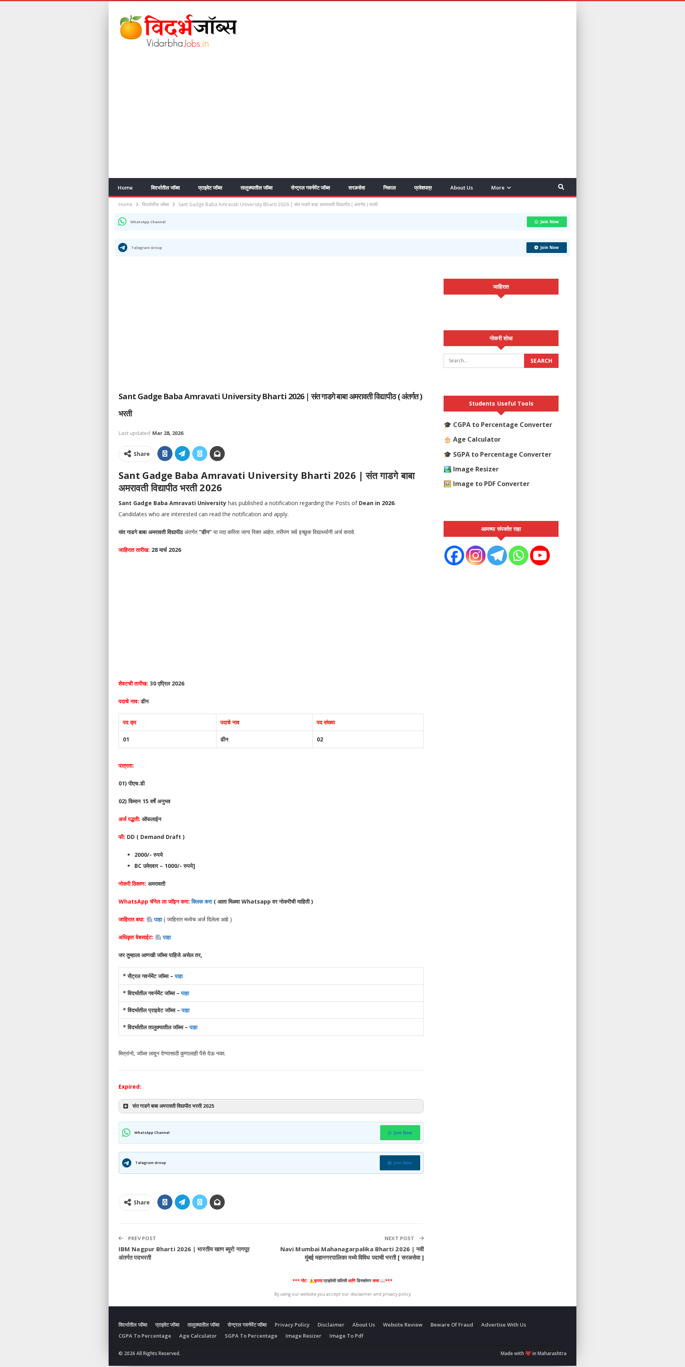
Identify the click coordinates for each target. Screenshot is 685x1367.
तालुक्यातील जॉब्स (257, 187)
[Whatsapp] (518, 555)
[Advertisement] (422, 29)
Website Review (403, 1324)
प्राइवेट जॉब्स (210, 187)
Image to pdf (346, 1335)
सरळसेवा (356, 187)
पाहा (158, 919)
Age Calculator (477, 439)
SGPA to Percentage (251, 1335)
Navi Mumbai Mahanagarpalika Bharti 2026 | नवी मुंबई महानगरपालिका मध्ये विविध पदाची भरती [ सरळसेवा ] (352, 1253)
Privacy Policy (292, 1324)
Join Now (549, 221)
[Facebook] (454, 555)
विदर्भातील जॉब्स (165, 187)
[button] (271, 1106)
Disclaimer (331, 1324)
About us (461, 187)
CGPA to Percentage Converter (502, 424)
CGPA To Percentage (145, 1335)
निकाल (389, 187)
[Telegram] (497, 555)
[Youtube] (540, 555)
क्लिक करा (202, 901)
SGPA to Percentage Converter (502, 454)
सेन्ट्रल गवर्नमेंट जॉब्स (310, 187)
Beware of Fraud (452, 1324)
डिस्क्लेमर (364, 1280)
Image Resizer (476, 469)
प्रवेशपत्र (423, 187)
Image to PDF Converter (491, 483)
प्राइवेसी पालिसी (335, 1280)
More (498, 187)
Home (125, 187)
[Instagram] (476, 555)
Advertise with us (503, 1324)
